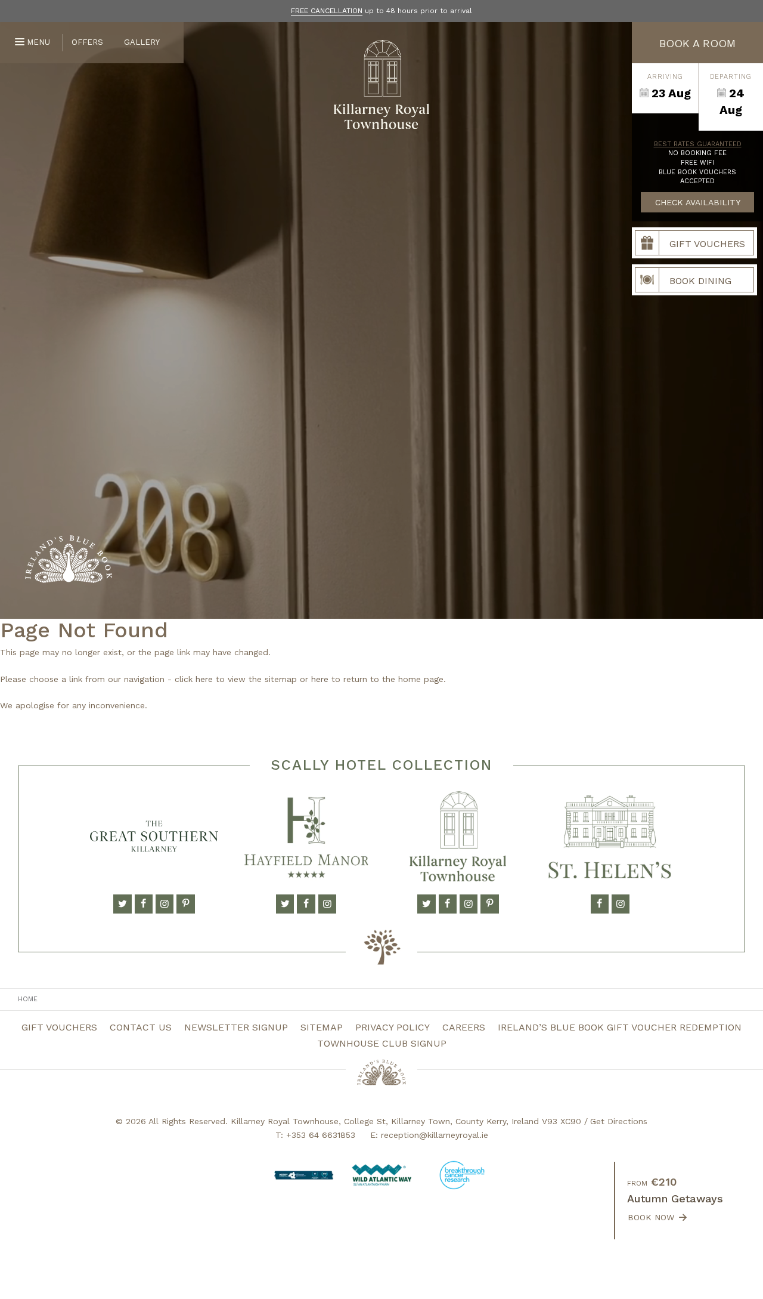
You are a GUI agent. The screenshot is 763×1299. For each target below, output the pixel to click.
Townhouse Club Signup (381, 1043)
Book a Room (697, 43)
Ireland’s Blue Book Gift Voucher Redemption (620, 1027)
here (204, 679)
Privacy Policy (392, 1027)
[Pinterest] (185, 904)
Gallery (142, 42)
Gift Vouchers (59, 1027)
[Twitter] (122, 904)
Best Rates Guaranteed (698, 144)
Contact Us (141, 1027)
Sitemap (321, 1027)
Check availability (697, 202)
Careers (463, 1027)
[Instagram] (164, 904)
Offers (87, 42)
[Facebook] (144, 904)
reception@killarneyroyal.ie (434, 1135)
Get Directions (618, 1121)
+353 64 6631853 (320, 1135)
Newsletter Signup (236, 1027)
